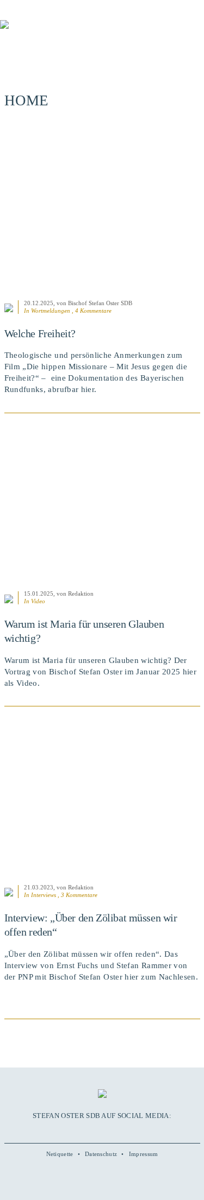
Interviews (43, 895)
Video (38, 601)
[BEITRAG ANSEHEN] (102, 210)
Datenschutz (101, 1154)
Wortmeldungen (50, 310)
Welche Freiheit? (40, 333)
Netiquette (59, 1154)
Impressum (143, 1154)
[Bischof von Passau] (65, 32)
